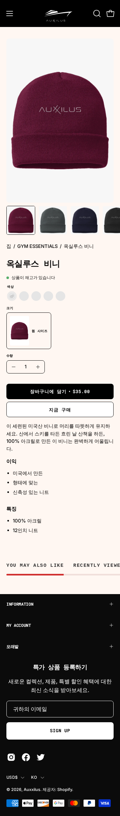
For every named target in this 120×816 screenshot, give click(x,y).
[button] (96, 13)
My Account (18, 625)
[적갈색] (12, 296)
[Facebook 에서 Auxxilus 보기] (26, 757)
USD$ (12, 777)
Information (19, 604)
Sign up (60, 730)
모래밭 (12, 646)
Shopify (64, 789)
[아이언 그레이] (60, 296)
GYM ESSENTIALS (37, 246)
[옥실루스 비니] (20, 220)
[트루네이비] (48, 296)
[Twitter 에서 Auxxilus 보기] (40, 757)
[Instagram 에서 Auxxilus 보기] (11, 757)
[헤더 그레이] (24, 296)
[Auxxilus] (60, 13)
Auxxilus (32, 789)
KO (34, 777)
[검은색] (36, 296)
